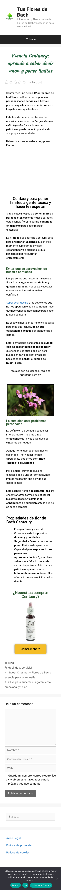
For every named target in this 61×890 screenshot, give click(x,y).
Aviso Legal (13, 838)
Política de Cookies (41, 885)
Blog (11, 662)
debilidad (14, 667)
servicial (27, 667)
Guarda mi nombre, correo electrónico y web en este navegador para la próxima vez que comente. (32, 779)
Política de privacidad (19, 845)
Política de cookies (18, 852)
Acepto (15, 885)
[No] (57, 878)
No (25, 885)
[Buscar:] (30, 816)
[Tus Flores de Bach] (9, 17)
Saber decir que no (17, 302)
